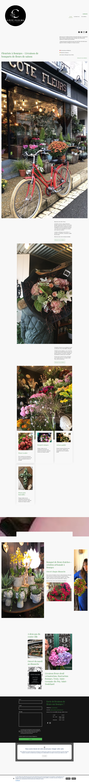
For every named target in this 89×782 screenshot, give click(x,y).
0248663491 (85, 13)
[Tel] (86, 32)
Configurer (17, 780)
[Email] (84, 32)
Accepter (44, 755)
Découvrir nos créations (82, 58)
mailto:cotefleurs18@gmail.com (56, 709)
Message (20, 711)
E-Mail (20, 705)
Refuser (73, 778)
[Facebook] (79, 32)
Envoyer (30, 739)
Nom (20, 699)
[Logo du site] (15, 15)
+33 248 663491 (54, 707)
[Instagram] (81, 32)
